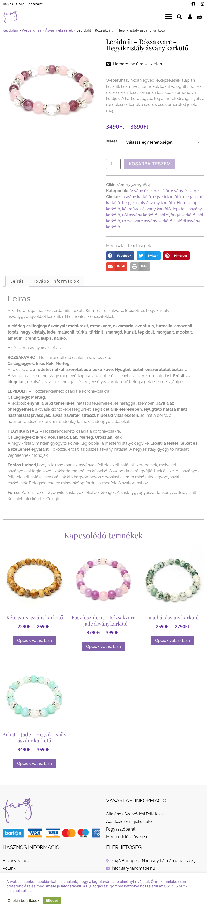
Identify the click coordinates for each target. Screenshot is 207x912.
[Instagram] (202, 4)
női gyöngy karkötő (177, 215)
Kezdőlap (10, 30)
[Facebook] (193, 4)
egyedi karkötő (167, 196)
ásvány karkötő (137, 196)
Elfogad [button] (52, 900)
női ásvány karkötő (139, 215)
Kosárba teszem (150, 164)
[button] (168, 16)
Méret (111, 141)
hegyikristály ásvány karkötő (148, 202)
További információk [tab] (56, 281)
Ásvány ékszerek (59, 30)
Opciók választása (34, 640)
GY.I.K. (20, 4)
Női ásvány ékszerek (182, 190)
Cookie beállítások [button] (23, 900)
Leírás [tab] (17, 281)
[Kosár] (199, 17)
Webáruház (31, 30)
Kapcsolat (36, 4)
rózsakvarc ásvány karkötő (147, 221)
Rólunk (8, 4)
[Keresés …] (179, 16)
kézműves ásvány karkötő (146, 208)
